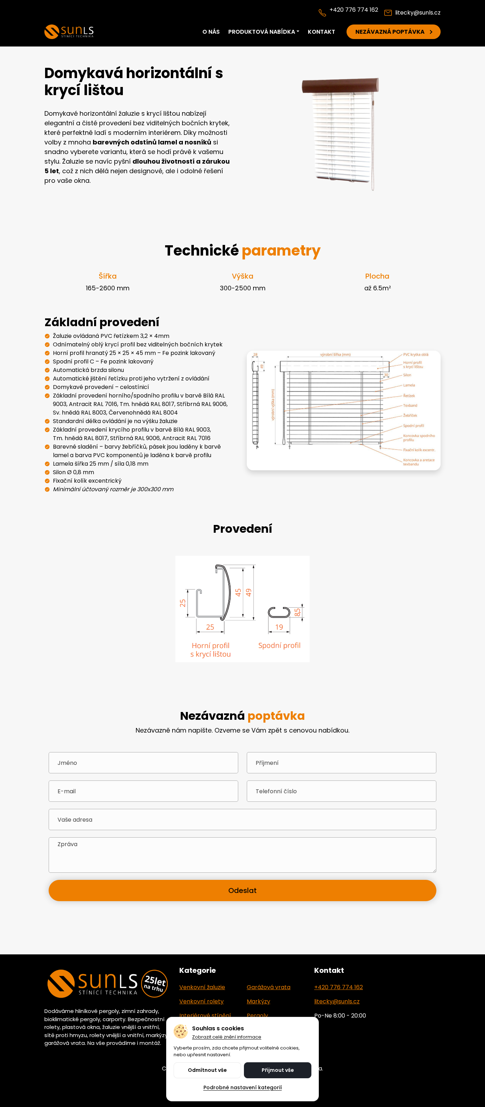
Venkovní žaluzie (202, 987)
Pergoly (257, 1016)
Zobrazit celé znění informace (226, 1037)
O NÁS (211, 32)
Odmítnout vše (207, 1070)
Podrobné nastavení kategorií (242, 1087)
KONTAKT (321, 32)
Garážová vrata (268, 987)
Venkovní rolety (201, 1001)
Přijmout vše (278, 1070)
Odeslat (242, 890)
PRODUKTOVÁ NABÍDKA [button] (261, 32)
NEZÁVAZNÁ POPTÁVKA (390, 32)
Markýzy (258, 1001)
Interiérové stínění (205, 1016)
